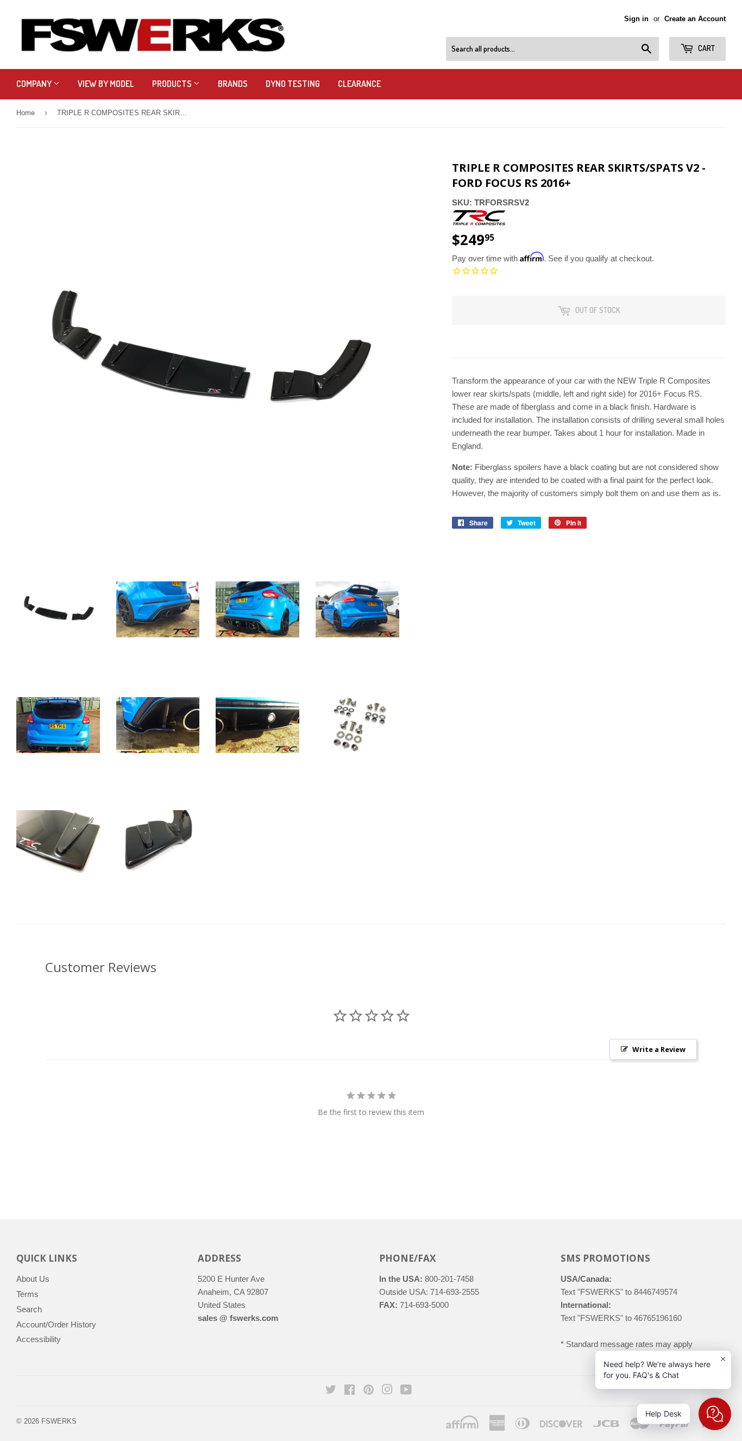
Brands (233, 83)
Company (34, 83)
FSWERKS (59, 1421)
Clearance (359, 83)
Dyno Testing (293, 83)
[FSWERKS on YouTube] (406, 1390)
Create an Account (695, 19)
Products (172, 83)
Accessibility (38, 1339)
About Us (32, 1278)
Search (29, 1309)
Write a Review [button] (659, 1049)
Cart (705, 48)
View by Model (106, 83)
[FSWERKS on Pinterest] (368, 1390)
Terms (27, 1294)
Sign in (636, 19)
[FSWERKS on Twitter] (330, 1390)
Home (25, 113)
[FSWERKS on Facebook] (349, 1390)
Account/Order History (56, 1324)
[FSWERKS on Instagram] (387, 1390)
